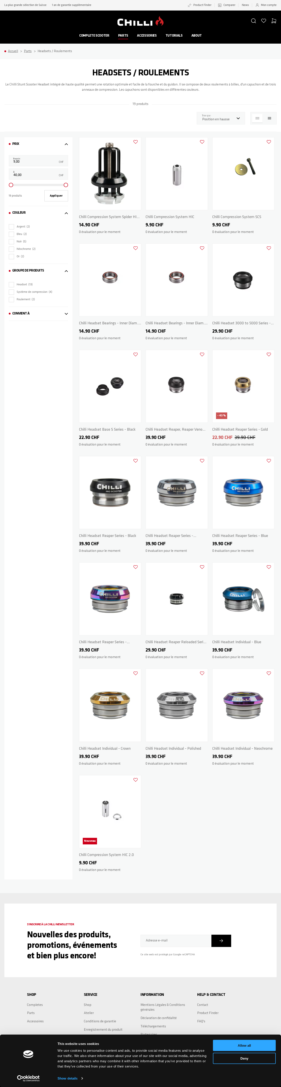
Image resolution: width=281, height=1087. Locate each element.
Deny (244, 1058)
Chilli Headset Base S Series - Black (107, 430)
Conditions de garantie (100, 1021)
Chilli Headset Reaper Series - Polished (169, 537)
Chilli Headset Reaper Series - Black (107, 536)
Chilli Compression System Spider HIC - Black (110, 218)
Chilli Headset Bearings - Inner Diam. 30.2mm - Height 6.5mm (108, 324)
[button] (254, 21)
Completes (35, 1005)
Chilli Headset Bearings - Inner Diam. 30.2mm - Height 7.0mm (175, 324)
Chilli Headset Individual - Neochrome (242, 749)
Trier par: (207, 115)
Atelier (89, 1013)
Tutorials (174, 35)
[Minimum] (11, 185)
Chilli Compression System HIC (170, 217)
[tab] (38, 144)
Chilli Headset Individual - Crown (105, 749)
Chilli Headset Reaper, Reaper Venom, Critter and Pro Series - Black (176, 430)
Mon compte (269, 5)
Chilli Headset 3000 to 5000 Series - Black (241, 324)
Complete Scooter (94, 35)
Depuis (16, 159)
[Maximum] (66, 185)
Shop (87, 1005)
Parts (123, 35)
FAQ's (201, 1021)
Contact (202, 1005)
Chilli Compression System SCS (236, 217)
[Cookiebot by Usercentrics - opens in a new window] (28, 1078)
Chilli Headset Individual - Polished (173, 749)
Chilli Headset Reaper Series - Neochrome (103, 643)
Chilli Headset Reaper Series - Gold (240, 430)
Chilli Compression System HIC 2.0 (106, 855)
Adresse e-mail (157, 940)
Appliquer (56, 195)
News (245, 5)
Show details (67, 1078)
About (196, 35)
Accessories (147, 35)
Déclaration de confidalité (158, 1018)
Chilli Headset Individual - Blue (236, 642)
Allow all (244, 1045)
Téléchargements (153, 1026)
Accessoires (35, 1021)
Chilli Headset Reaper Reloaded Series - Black (176, 643)
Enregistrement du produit (103, 1030)
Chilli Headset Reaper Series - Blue (240, 536)
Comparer (229, 5)
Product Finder (202, 5)
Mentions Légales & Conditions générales (162, 1007)
